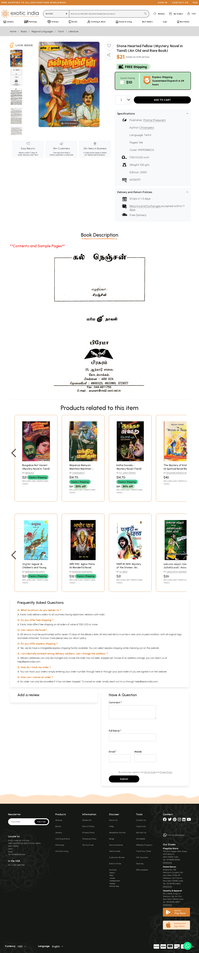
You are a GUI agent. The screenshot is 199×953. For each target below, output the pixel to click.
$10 (129, 82)
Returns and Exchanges (145, 206)
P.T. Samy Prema (127, 473)
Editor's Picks (115, 863)
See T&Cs (34, 155)
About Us (113, 820)
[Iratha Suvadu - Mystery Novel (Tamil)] (130, 460)
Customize (141, 826)
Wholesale (140, 839)
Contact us (180, 2)
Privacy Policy (166, 772)
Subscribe (41, 822)
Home (13, 31)
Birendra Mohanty (35, 571)
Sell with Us (141, 832)
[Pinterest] (174, 820)
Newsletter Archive (117, 832)
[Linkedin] (183, 820)
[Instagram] (179, 820)
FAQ (195, 2)
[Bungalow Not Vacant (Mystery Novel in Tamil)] (36, 460)
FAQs (111, 826)
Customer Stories (116, 857)
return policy (79, 638)
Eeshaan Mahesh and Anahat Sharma (176, 474)
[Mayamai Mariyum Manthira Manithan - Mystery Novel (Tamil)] (83, 460)
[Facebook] (165, 820)
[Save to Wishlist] (109, 47)
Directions (167, 862)
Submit (124, 778)
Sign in (162, 2)
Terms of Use (149, 772)
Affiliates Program (144, 845)
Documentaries (116, 845)
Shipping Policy (89, 839)
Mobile (138, 751)
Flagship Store (170, 848)
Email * (112, 751)
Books (24, 31)
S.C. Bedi (123, 571)
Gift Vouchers (142, 857)
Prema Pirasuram (154, 120)
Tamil (61, 31)
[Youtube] (189, 820)
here (97, 671)
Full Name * (115, 730)
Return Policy (88, 826)
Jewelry (58, 832)
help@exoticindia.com (28, 661)
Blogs (111, 839)
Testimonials (114, 851)
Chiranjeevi (146, 127)
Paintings (59, 845)
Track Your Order (143, 851)
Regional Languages (42, 31)
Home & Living (61, 851)
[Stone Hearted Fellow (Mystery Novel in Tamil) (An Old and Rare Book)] (16, 59)
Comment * (115, 702)
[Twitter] (170, 820)
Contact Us (141, 820)
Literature (73, 31)
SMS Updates (142, 870)
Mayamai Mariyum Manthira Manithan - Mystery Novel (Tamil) (81, 469)
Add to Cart (162, 99)
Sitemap (140, 863)
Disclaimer (87, 820)
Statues (58, 820)
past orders (124, 671)
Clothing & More (62, 839)
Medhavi (29, 473)
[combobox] (106, 14)
